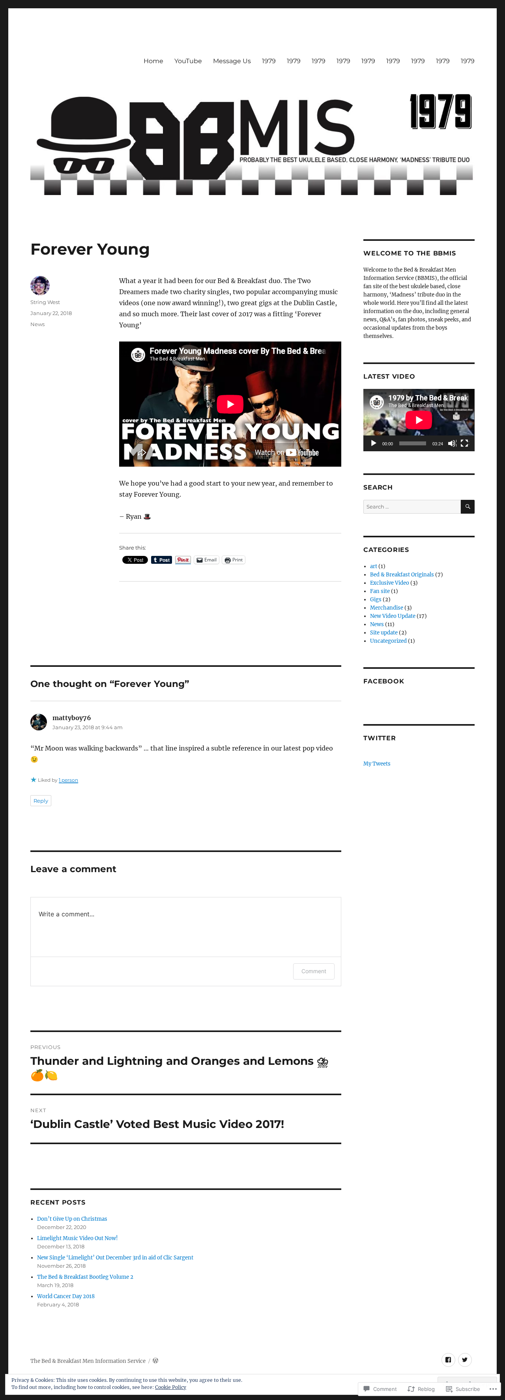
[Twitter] (465, 1360)
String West (45, 302)
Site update (384, 632)
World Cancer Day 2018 (66, 1296)
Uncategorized (388, 641)
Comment (313, 971)
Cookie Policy (170, 1387)
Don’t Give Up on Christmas (72, 1219)
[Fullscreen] (464, 443)
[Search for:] (411, 506)
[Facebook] (448, 1360)
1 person (68, 780)
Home (153, 61)
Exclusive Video (389, 583)
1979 (269, 61)
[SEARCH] (468, 507)
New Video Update (392, 616)
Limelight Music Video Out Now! (77, 1238)
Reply (41, 801)
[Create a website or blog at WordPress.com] (155, 1361)
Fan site (380, 591)
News (37, 324)
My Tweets (377, 763)
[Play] (374, 443)
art (373, 566)
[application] (418, 420)
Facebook (383, 681)
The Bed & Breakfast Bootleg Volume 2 (85, 1277)
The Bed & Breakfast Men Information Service (88, 1361)
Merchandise (386, 607)
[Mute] (452, 443)
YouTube (188, 61)
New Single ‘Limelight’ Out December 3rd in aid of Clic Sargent (115, 1257)
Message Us (232, 61)
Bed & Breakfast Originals (402, 574)
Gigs (376, 599)
